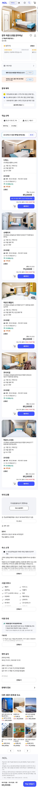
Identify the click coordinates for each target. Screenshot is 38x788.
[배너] (19, 72)
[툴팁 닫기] (33, 198)
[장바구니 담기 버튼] (15, 206)
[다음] (27, 750)
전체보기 (32, 46)
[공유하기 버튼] (35, 35)
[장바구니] (35, 3)
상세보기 (5, 189)
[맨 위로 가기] (34, 776)
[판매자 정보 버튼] (34, 687)
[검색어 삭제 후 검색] (24, 2)
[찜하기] (31, 35)
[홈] (4, 3)
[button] (20, 2)
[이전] (11, 750)
